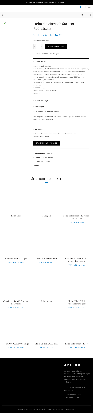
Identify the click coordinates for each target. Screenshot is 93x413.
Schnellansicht (29, 191)
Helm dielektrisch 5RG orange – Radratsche (16, 302)
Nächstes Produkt (89, 14)
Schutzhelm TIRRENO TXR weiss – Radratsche (77, 259)
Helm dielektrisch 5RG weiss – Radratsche (76, 217)
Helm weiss (16, 216)
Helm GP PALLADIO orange (16, 344)
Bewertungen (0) (40, 101)
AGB (49, 409)
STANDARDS (38, 129)
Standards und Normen (46, 143)
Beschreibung (39, 62)
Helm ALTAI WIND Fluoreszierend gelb (77, 302)
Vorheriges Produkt (83, 14)
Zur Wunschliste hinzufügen (47, 53)
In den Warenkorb (55, 47)
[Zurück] (4, 14)
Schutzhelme (48, 157)
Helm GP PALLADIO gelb (16, 258)
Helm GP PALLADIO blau (46, 344)
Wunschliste (80, 7)
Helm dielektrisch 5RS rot (76, 344)
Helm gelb (46, 216)
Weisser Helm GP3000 (46, 258)
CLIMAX (47, 161)
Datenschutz (58, 409)
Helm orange (46, 301)
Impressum (70, 409)
